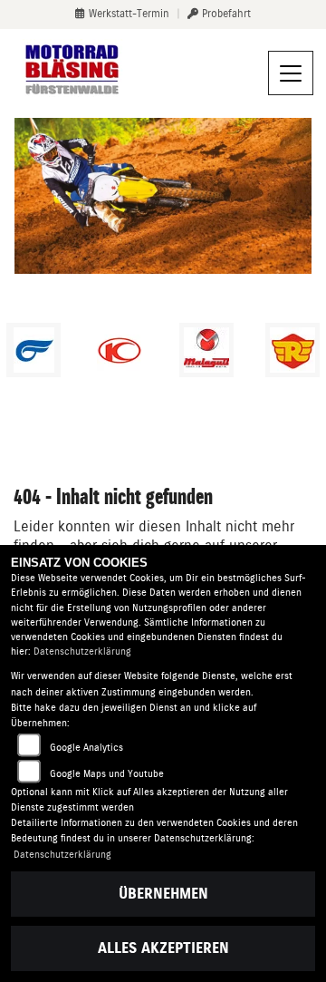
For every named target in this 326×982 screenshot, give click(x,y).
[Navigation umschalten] (290, 73)
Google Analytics (86, 748)
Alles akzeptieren (163, 948)
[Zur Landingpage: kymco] (119, 350)
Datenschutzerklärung (82, 651)
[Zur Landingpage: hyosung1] (33, 350)
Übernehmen (163, 893)
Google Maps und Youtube (107, 774)
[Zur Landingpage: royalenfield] (292, 350)
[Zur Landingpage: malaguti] (206, 350)
